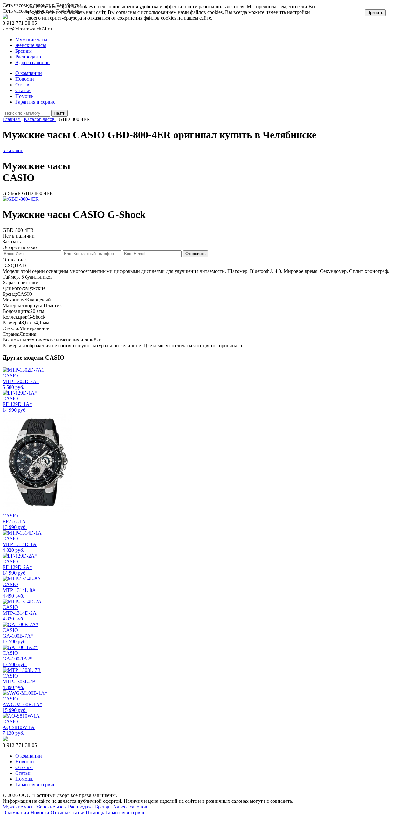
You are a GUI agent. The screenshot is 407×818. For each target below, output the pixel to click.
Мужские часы (31, 39)
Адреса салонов (32, 62)
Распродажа (28, 56)
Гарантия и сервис (35, 102)
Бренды (23, 51)
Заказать (12, 241)
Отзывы (24, 84)
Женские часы (30, 45)
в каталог (13, 150)
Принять (375, 12)
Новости (24, 79)
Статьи (23, 90)
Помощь (24, 96)
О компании (28, 73)
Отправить (195, 253)
